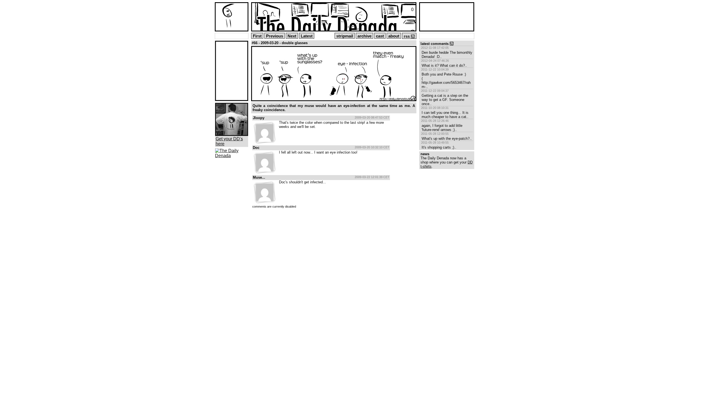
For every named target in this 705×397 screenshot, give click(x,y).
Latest (307, 36)
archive (364, 36)
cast (380, 36)
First (257, 36)
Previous (274, 36)
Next (292, 36)
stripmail (344, 36)
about (393, 36)
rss (407, 36)
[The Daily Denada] (231, 155)
